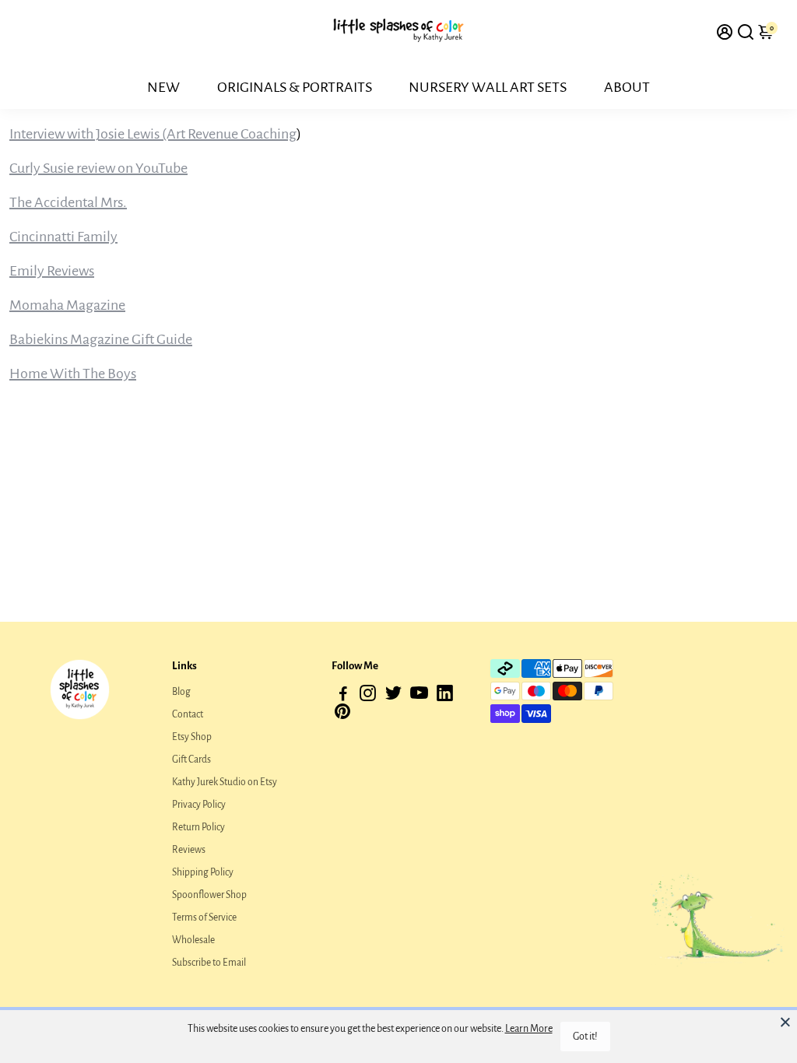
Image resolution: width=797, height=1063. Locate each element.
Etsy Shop (192, 736)
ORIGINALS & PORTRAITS (294, 87)
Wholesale (193, 940)
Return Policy (198, 827)
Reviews (188, 849)
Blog (181, 691)
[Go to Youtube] (419, 696)
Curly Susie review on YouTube (98, 168)
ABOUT (627, 87)
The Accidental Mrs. (68, 202)
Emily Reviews (51, 271)
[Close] (785, 1021)
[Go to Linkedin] (445, 696)
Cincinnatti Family (63, 236)
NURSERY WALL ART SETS (488, 87)
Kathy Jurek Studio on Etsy (224, 782)
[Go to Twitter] (393, 696)
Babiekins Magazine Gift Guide (100, 339)
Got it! (585, 1036)
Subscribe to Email (209, 962)
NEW (163, 87)
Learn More (529, 1028)
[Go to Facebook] (343, 696)
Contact (187, 714)
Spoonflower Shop (209, 894)
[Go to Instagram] (367, 696)
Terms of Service (204, 917)
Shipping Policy (202, 872)
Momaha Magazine (67, 305)
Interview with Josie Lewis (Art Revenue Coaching (153, 134)
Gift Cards (191, 759)
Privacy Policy (199, 804)
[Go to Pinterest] (342, 715)
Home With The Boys (72, 373)
